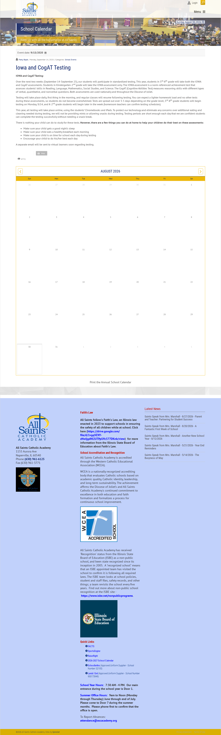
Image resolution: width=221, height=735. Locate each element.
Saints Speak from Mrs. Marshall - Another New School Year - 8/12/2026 (175, 437)
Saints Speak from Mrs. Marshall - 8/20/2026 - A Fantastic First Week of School (175, 428)
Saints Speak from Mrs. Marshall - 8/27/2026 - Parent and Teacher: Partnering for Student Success (175, 418)
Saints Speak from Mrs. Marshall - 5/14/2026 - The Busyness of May (175, 457)
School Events (70, 59)
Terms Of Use (199, 732)
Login (195, 2)
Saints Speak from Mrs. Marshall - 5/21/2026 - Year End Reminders (175, 447)
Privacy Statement (184, 732)
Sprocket (56, 732)
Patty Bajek (23, 59)
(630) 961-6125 (34, 459)
